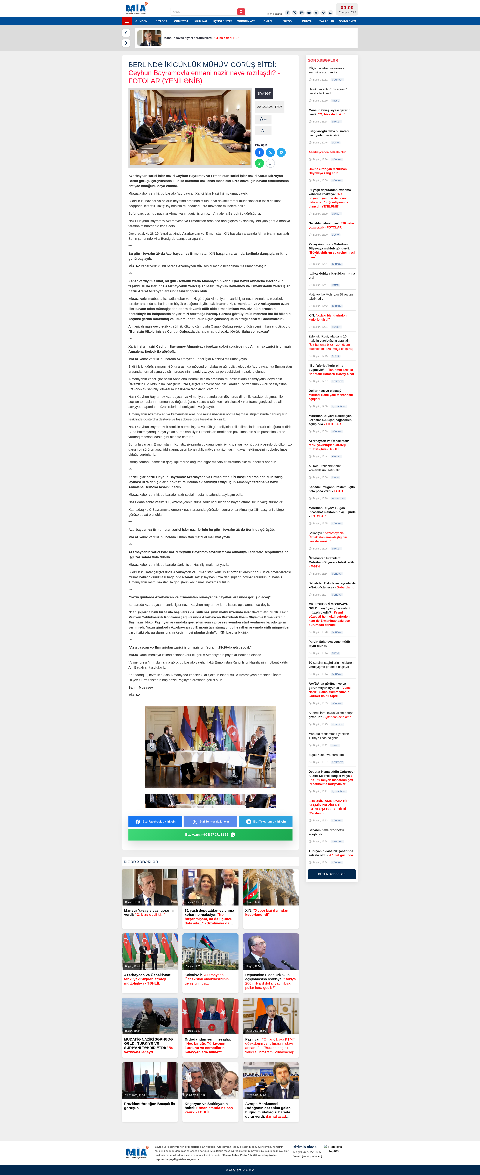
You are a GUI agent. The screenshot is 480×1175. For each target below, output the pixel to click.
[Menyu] (127, 21)
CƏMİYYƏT (181, 21)
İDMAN (267, 21)
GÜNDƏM (141, 21)
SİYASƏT (161, 21)
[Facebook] (287, 13)
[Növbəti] (126, 43)
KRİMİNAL (201, 21)
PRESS (287, 21)
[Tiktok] (316, 13)
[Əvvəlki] (126, 33)
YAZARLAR (326, 21)
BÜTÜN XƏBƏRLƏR (332, 874)
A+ (263, 119)
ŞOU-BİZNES (347, 21)
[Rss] (330, 13)
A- (263, 130)
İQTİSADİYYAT (222, 21)
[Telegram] (323, 13)
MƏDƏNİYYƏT (246, 21)
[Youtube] (309, 13)
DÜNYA (307, 21)
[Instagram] (302, 13)
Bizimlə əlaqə (274, 13)
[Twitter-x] (295, 13)
